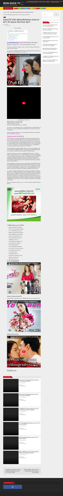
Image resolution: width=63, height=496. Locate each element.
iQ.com (39, 50)
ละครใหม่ (23, 8)
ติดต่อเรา (22, 4)
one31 (44, 8)
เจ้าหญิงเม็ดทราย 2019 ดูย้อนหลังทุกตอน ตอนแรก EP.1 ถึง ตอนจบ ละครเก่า (50, 57)
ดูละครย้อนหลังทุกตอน (13, 42)
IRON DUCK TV (11, 3)
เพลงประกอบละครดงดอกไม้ (12, 38)
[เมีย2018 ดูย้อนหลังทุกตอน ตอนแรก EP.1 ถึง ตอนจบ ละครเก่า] (11, 443)
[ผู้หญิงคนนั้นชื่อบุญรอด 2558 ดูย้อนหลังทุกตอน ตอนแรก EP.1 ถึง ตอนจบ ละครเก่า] (11, 457)
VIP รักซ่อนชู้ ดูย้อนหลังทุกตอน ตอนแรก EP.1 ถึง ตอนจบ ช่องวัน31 (50, 37)
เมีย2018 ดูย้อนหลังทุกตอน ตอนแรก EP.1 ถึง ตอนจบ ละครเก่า (50, 41)
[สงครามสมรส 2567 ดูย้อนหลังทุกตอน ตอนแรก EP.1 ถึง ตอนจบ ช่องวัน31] (11, 385)
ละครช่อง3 (38, 8)
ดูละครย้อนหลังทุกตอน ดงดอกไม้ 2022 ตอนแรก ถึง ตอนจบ (17, 33)
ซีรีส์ (29, 2)
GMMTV (41, 8)
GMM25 (32, 8)
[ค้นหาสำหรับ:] (48, 14)
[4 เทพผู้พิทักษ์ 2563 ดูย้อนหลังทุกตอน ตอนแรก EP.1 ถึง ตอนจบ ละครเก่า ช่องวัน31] (11, 414)
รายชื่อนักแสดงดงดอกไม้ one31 (13, 36)
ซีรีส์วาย (35, 8)
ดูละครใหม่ (9, 44)
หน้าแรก (22, 2)
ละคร (26, 2)
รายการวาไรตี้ (42, 2)
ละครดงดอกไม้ (15, 261)
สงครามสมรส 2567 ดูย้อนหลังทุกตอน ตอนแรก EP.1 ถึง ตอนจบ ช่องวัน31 (50, 26)
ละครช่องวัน (16, 8)
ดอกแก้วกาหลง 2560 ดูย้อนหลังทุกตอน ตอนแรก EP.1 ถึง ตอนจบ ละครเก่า (50, 53)
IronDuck (14, 44)
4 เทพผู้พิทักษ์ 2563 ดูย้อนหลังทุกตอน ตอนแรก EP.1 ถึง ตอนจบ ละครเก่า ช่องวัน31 (50, 33)
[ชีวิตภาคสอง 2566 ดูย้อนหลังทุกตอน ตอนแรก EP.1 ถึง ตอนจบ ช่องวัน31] (11, 400)
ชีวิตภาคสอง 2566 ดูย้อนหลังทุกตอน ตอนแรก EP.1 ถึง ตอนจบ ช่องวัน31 (50, 29)
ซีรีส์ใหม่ (20, 8)
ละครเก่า (26, 8)
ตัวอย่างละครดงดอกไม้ (11, 37)
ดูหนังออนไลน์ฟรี (34, 2)
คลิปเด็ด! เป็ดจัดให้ (55, 2)
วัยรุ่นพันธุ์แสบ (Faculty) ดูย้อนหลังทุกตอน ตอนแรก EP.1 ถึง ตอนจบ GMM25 (50, 45)
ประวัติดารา (48, 2)
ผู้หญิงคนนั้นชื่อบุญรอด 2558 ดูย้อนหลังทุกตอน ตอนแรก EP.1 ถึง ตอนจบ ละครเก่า (50, 49)
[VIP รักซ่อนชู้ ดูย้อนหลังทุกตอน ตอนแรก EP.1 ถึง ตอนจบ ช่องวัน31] (11, 428)
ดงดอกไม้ (21, 42)
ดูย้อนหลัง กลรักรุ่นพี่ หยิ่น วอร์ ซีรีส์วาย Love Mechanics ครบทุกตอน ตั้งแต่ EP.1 (50, 61)
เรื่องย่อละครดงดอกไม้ (12, 136)
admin (6, 24)
